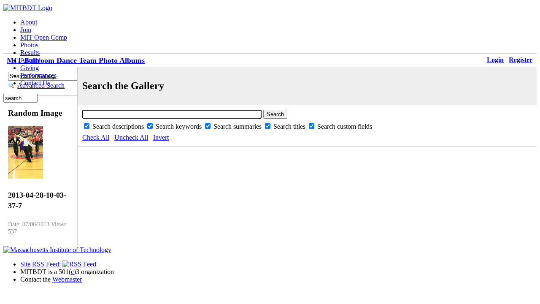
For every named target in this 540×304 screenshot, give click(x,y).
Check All (95, 137)
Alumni (30, 60)
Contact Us (35, 83)
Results (30, 52)
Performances (38, 75)
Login (495, 59)
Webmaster (67, 279)
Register (520, 59)
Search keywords (179, 126)
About (28, 22)
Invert (161, 137)
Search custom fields (344, 126)
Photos (29, 45)
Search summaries (238, 126)
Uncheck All (131, 137)
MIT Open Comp (43, 37)
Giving (29, 67)
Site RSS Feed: (41, 264)
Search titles (290, 126)
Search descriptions (119, 126)
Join (25, 29)
